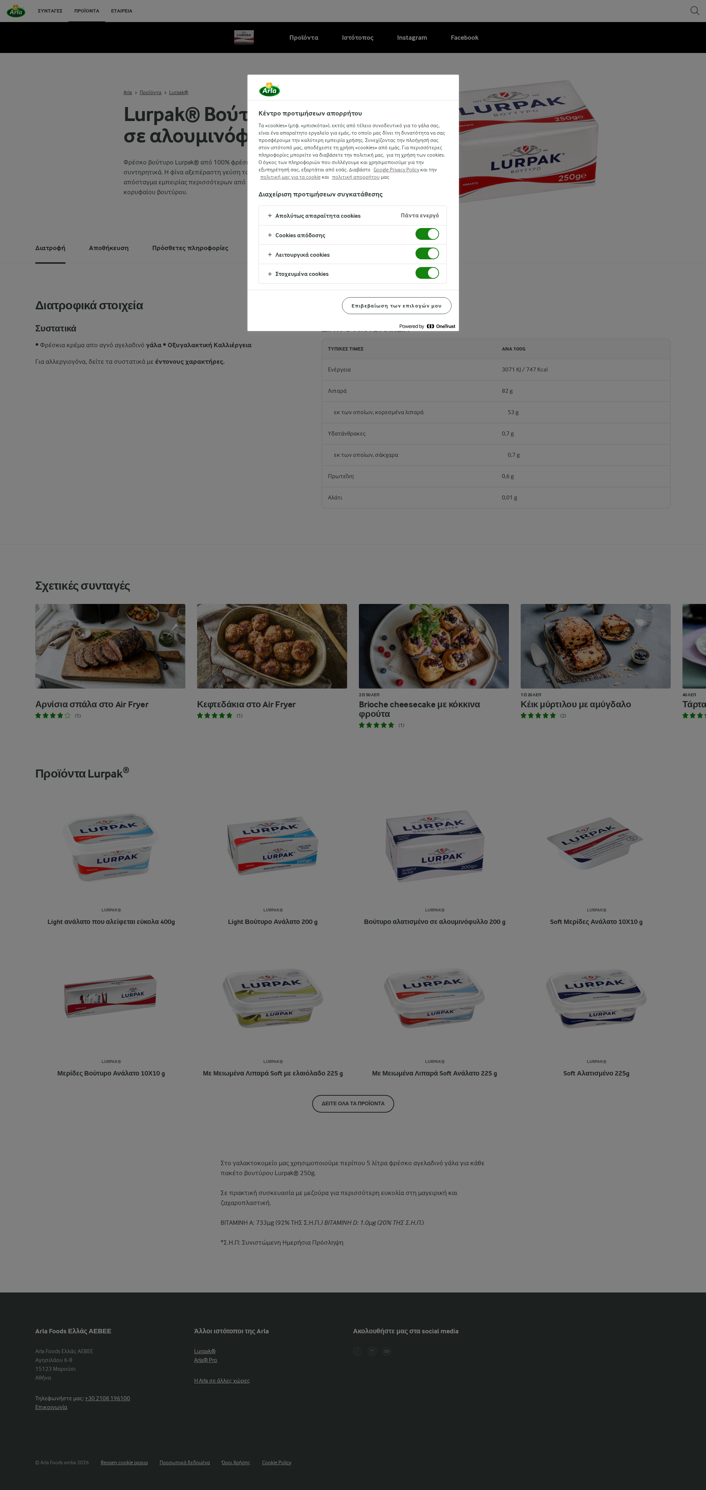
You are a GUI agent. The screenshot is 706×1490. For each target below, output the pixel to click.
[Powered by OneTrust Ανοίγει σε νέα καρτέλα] (427, 326)
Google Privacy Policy (396, 170)
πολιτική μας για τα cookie (290, 177)
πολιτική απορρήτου (356, 177)
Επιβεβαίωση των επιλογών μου (397, 306)
